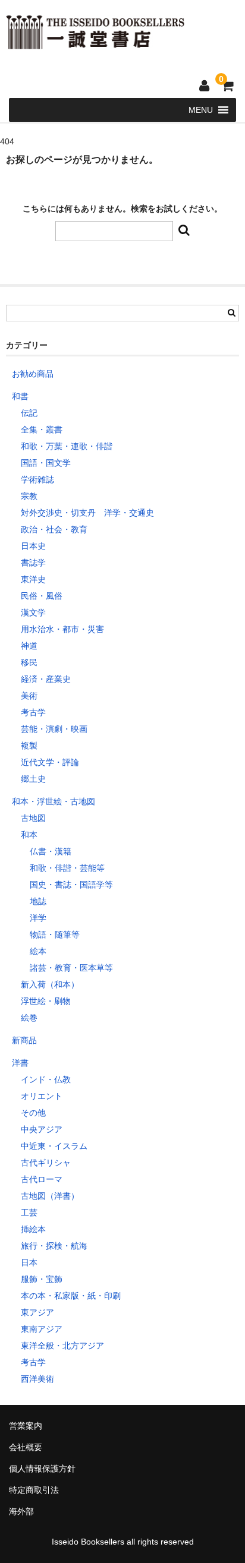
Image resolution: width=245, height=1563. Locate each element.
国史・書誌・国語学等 (71, 884)
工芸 (29, 1212)
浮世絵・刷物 (46, 1001)
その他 (33, 1112)
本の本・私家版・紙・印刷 (71, 1295)
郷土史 (33, 779)
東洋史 (33, 579)
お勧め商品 (33, 373)
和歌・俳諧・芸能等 (67, 868)
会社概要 (25, 1447)
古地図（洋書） (50, 1196)
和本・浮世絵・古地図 (53, 801)
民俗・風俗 (41, 596)
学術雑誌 (37, 479)
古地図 (33, 818)
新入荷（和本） (50, 984)
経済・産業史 (46, 679)
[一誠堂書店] (95, 41)
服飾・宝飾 (41, 1279)
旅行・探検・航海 (54, 1246)
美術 (29, 695)
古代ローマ (41, 1179)
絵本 (38, 951)
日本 (29, 1262)
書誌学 (33, 562)
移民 (29, 662)
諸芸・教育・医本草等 (71, 967)
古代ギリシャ (46, 1162)
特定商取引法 (34, 1490)
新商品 (24, 1040)
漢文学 (33, 612)
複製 (29, 745)
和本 (29, 834)
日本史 (33, 546)
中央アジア (41, 1129)
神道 (29, 646)
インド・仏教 (46, 1079)
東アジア (37, 1312)
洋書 (20, 1063)
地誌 (38, 901)
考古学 (33, 712)
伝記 (29, 413)
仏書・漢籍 (50, 851)
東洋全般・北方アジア (62, 1345)
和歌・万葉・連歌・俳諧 (66, 446)
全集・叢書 (41, 429)
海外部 (21, 1511)
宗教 (29, 496)
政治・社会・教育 (54, 529)
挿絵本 (33, 1229)
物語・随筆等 (55, 934)
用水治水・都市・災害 (62, 629)
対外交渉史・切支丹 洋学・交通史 (87, 512)
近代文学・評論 (50, 762)
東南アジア (41, 1329)
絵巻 (29, 1017)
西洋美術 (37, 1379)
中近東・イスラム (54, 1146)
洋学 (38, 918)
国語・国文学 (46, 463)
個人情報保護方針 (42, 1468)
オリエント (41, 1096)
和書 (20, 396)
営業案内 (25, 1426)
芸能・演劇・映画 (54, 729)
